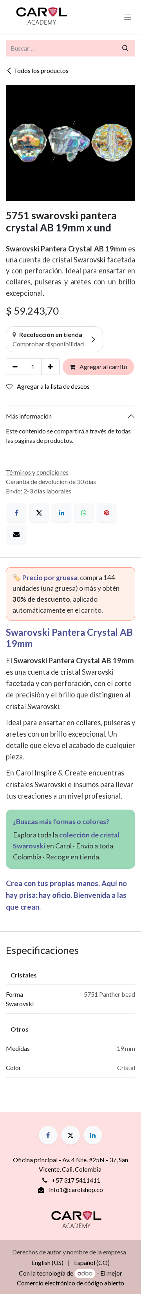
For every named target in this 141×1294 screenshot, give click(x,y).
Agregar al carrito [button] (102, 366)
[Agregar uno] (50, 367)
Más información (29, 416)
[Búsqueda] (125, 48)
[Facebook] (16, 512)
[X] (39, 512)
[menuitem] (47, 1263)
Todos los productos (41, 70)
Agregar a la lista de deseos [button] (53, 386)
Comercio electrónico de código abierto (70, 1283)
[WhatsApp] (83, 512)
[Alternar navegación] (128, 17)
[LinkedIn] (61, 512)
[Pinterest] (106, 512)
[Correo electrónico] (16, 534)
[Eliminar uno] (15, 367)
